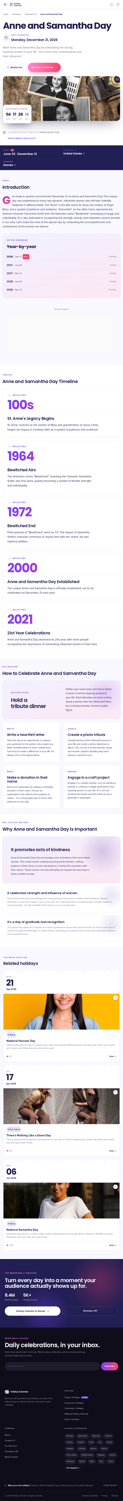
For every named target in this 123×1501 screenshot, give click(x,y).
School (112, 1455)
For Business (11, 1446)
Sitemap (114, 1496)
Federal (81, 1442)
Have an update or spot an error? (22, 138)
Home (5, 14)
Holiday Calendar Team (49, 132)
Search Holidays (72, 1419)
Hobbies (69, 1449)
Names (8, 165)
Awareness (82, 1436)
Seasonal (70, 1461)
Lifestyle (81, 1449)
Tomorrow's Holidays (74, 1403)
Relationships (87, 1455)
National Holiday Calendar (76, 1414)
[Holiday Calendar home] (15, 4)
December (16, 14)
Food (91, 1442)
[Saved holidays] (118, 4)
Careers (108, 1436)
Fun (100, 1442)
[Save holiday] (115, 998)
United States (72, 153)
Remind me (16, 67)
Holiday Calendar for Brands (30, 1311)
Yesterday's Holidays (74, 1408)
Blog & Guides (11, 1457)
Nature (104, 1449)
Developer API (90, 1311)
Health (109, 1442)
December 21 (30, 14)
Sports (82, 1461)
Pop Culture (71, 1455)
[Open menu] (5, 4)
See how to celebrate (42, 67)
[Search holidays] (111, 4)
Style (92, 1461)
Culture (69, 1442)
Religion (101, 1455)
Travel (110, 1461)
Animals (69, 1436)
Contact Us (10, 1441)
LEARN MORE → (110, 1485)
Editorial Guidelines (90, 1496)
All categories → (73, 1468)
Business (96, 1436)
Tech (101, 1461)
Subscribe (110, 1366)
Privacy (105, 1496)
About (7, 1435)
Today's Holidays (75, 1397)
